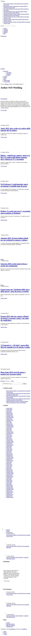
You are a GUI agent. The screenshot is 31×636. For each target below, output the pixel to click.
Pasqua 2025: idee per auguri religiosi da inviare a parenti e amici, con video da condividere (15, 318)
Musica (5, 77)
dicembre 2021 (9, 456)
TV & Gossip (6, 81)
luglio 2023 (9, 434)
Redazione (8, 73)
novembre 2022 (9, 442)
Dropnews (5, 71)
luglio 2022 (9, 447)
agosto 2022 (9, 446)
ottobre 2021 (9, 459)
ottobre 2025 (9, 418)
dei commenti (10, 625)
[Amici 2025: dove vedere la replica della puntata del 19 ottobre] (13, 124)
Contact (5, 634)
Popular (8, 529)
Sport (4, 79)
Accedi (8, 622)
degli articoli (10, 624)
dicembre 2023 (9, 431)
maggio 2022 (9, 450)
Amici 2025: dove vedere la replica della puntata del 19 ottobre (15, 129)
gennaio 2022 (9, 455)
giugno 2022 (9, 448)
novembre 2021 (9, 458)
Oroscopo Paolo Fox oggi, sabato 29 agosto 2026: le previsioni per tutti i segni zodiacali (15, 12)
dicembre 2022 (9, 441)
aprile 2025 (8, 421)
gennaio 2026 (9, 414)
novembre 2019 (9, 489)
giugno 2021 (9, 464)
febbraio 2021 (9, 469)
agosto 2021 (9, 462)
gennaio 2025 (9, 424)
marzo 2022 (9, 452)
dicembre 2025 (9, 416)
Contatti (8, 75)
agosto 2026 (9, 408)
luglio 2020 (9, 479)
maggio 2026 (9, 409)
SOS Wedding (4, 98)
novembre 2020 (9, 473)
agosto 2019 (9, 493)
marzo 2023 (9, 438)
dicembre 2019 (9, 488)
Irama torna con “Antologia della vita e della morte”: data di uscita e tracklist (15, 290)
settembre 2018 (9, 497)
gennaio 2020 (9, 486)
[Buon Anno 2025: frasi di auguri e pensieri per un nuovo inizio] (13, 367)
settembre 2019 (9, 492)
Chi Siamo (8, 72)
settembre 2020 (9, 476)
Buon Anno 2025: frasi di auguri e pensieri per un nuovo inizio (13, 373)
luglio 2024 (9, 429)
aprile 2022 (8, 451)
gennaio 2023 (9, 439)
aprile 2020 (8, 482)
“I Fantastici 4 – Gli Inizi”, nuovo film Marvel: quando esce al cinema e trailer (15, 346)
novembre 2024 (9, 426)
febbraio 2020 (9, 485)
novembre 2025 (9, 417)
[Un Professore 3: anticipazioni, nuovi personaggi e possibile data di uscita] (13, 180)
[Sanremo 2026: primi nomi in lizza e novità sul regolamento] (16, 259)
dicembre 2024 (9, 425)
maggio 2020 (9, 481)
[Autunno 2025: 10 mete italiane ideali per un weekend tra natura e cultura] (13, 233)
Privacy (5, 632)
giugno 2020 (9, 480)
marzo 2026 (9, 412)
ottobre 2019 (9, 490)
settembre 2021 (9, 460)
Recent (8, 531)
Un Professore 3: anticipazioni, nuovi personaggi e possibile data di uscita (14, 185)
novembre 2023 (9, 433)
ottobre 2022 (9, 443)
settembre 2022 (9, 445)
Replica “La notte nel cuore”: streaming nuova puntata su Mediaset (15, 212)
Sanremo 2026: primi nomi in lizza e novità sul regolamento (14, 265)
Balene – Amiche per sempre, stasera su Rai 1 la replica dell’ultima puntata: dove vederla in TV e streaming (15, 157)
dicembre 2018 (9, 494)
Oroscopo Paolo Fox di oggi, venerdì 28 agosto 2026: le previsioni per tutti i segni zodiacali (16, 15)
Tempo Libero (6, 80)
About (4, 631)
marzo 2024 (9, 430)
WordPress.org (9, 626)
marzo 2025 (9, 422)
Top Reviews (9, 532)
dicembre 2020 (9, 472)
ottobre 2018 (9, 496)
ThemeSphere (12, 629)
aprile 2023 (8, 437)
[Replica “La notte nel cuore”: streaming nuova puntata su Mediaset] (13, 206)
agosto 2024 (9, 428)
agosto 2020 (9, 477)
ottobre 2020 (9, 475)
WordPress (24, 629)
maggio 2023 (9, 435)
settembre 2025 (9, 420)
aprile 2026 (8, 410)
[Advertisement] (15, 52)
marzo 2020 (9, 484)
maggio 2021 (9, 465)
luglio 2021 (9, 463)
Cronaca (5, 76)
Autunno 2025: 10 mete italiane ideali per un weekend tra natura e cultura (14, 239)
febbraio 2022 (9, 454)
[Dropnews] (3, 36)
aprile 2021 (8, 467)
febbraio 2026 (9, 413)
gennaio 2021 (9, 471)
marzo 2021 (9, 468)
